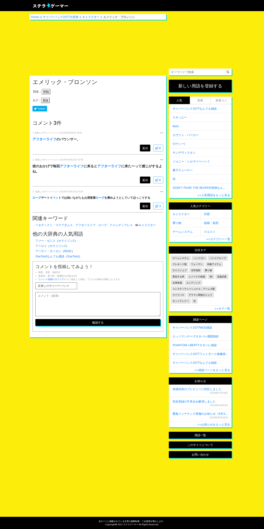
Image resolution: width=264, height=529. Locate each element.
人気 (179, 100)
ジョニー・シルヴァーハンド (191, 161)
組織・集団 (211, 223)
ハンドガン (199, 258)
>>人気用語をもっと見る (213, 195)
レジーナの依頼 (197, 276)
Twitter (41, 108)
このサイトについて (200, 445)
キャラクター (90, 17)
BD (211, 276)
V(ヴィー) (179, 144)
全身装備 (177, 282)
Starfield (73, 256)
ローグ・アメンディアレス (115, 225)
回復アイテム (214, 264)
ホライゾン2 (66, 240)
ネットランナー (181, 301)
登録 (46, 91)
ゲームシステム (183, 231)
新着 (200, 100)
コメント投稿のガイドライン (53, 279)
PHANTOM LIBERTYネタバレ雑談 (195, 345)
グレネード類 (180, 264)
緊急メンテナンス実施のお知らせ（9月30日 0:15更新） (200, 413)
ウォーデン (197, 264)
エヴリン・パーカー (185, 135)
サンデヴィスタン (184, 152)
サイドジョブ (180, 270)
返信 (145, 148)
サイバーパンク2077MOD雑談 (192, 327)
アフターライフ (44, 139)
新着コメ (221, 100)
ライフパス (178, 295)
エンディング (193, 282)
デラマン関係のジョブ (200, 295)
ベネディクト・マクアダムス (54, 225)
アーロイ (41, 246)
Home (35, 17)
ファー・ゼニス (45, 240)
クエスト (210, 231)
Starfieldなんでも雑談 (49, 256)
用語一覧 (200, 435)
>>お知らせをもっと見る (213, 424)
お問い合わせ (200, 454)
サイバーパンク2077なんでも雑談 (195, 108)
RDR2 (68, 251)
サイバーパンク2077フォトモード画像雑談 (200, 354)
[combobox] (200, 72)
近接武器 (221, 276)
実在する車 (178, 276)
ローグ (37, 197)
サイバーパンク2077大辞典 (60, 17)
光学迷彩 (195, 270)
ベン (55, 197)
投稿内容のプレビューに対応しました (197, 389)
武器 (207, 214)
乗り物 (177, 223)
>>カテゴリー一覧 (218, 239)
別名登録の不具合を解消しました (194, 401)
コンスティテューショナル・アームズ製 (194, 288)
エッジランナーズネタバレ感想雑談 (196, 336)
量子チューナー (183, 170)
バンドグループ (218, 258)
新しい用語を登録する (200, 85)
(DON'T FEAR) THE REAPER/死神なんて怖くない (200, 187)
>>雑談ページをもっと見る (212, 370)
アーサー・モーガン (48, 251)
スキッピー (180, 117)
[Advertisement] (98, 48)
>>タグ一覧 (222, 308)
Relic (176, 126)
